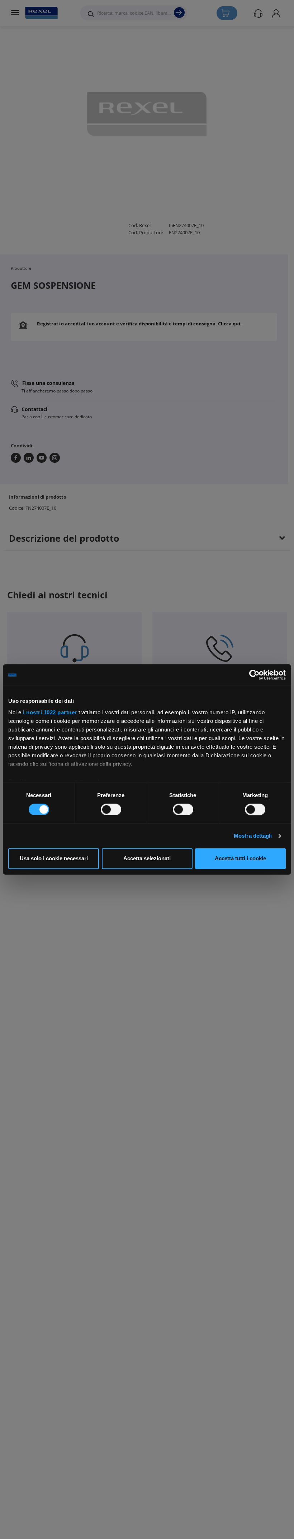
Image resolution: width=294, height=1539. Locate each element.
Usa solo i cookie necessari (54, 859)
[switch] (111, 809)
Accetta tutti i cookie (240, 859)
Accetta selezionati (147, 859)
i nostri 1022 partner (50, 712)
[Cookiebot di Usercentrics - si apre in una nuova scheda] (254, 674)
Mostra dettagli (253, 836)
